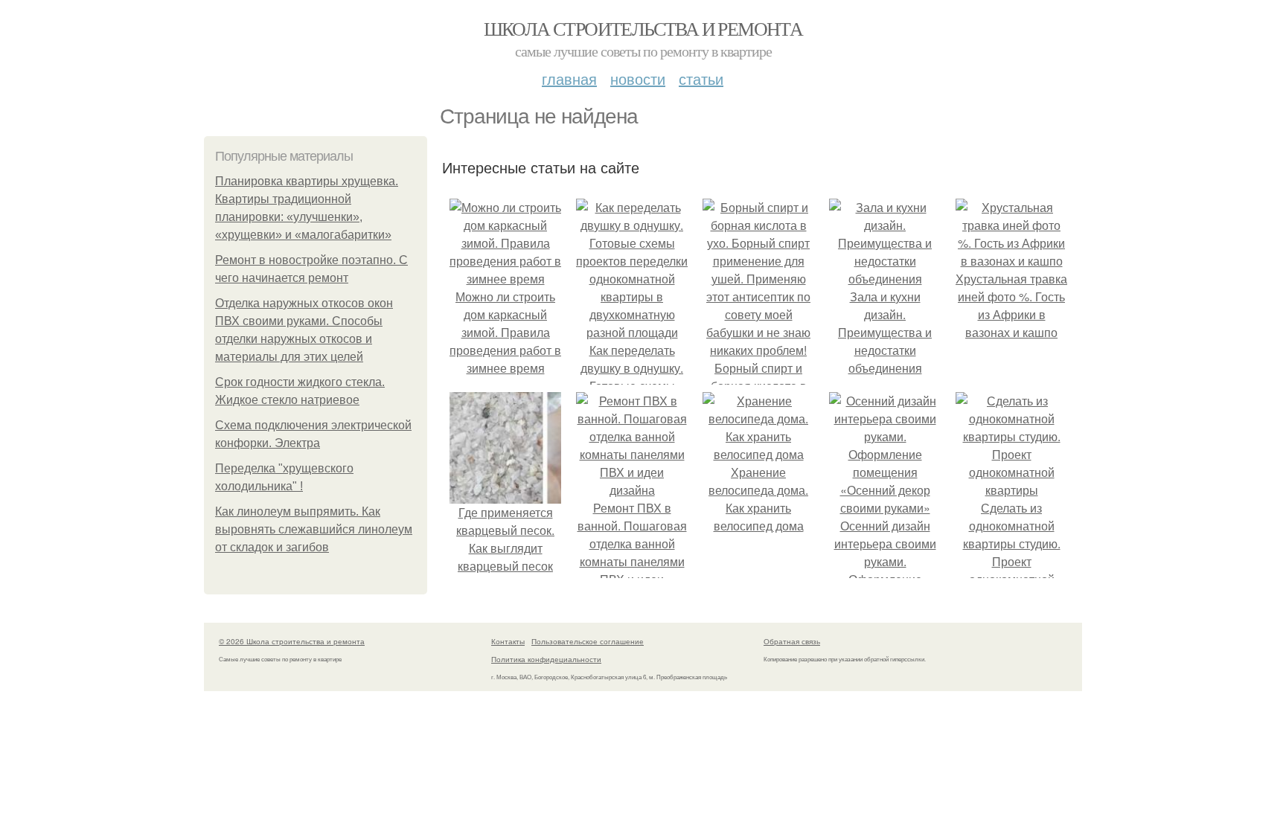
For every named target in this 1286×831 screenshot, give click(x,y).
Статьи (701, 78)
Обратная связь (792, 641)
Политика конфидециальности (546, 659)
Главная (569, 78)
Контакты (508, 641)
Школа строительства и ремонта (643, 28)
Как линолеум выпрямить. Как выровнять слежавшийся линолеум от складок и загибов (313, 529)
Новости (637, 78)
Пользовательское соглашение (587, 641)
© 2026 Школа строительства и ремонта (292, 641)
